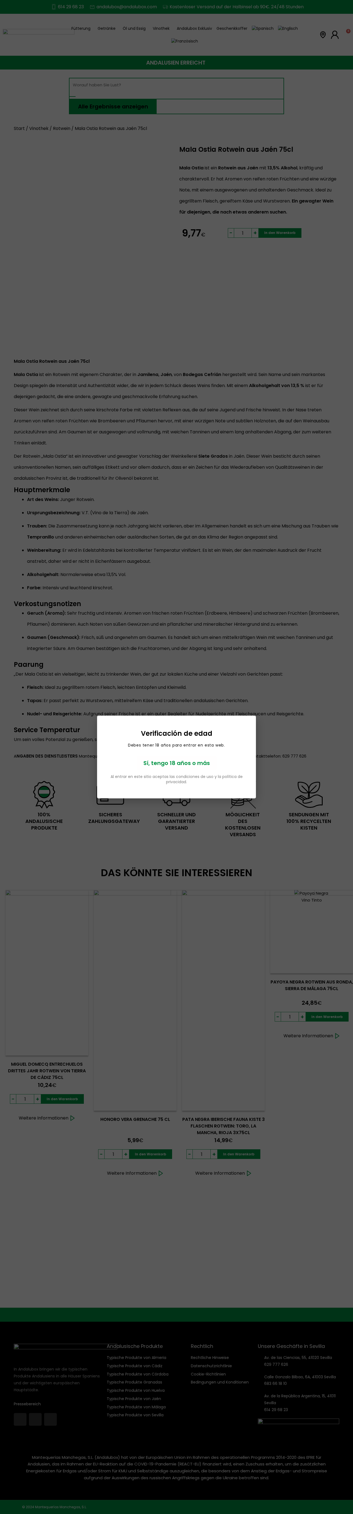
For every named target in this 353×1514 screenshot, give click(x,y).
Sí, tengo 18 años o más (176, 763)
